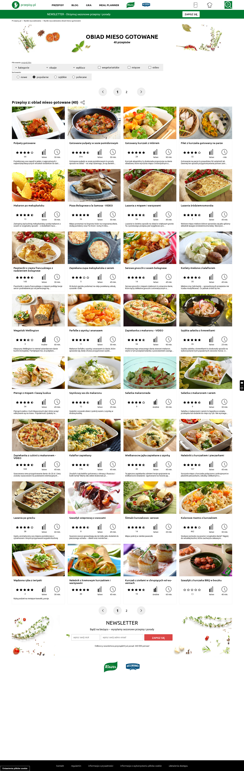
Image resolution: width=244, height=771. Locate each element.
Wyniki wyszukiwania (32, 20)
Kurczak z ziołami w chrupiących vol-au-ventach (148, 581)
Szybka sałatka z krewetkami (198, 330)
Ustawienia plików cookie (14, 768)
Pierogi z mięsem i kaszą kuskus (32, 392)
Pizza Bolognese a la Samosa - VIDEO (91, 205)
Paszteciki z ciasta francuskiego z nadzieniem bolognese (33, 269)
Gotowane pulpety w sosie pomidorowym (93, 143)
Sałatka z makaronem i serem (198, 392)
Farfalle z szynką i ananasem (86, 330)
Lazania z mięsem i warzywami (143, 205)
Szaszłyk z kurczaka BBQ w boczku (201, 580)
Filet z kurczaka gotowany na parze (202, 143)
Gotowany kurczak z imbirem (142, 143)
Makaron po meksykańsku (29, 205)
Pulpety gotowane (24, 143)
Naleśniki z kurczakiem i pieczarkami (202, 455)
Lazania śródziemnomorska (197, 205)
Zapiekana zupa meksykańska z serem (91, 267)
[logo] (24, 5)
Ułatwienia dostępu (178, 766)
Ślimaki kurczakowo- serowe (142, 517)
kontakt (60, 766)
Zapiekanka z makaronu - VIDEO (144, 330)
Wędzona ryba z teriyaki (28, 580)
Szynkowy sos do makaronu (85, 392)
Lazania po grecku (24, 517)
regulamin (76, 766)
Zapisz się (158, 637)
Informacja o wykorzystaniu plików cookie (141, 766)
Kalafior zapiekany (80, 455)
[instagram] (241, 388)
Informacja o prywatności (100, 766)
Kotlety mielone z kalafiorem (198, 267)
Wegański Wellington (26, 330)
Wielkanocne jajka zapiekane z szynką (147, 455)
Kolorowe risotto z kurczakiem (199, 517)
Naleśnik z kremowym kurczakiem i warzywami (90, 581)
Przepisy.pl (16, 20)
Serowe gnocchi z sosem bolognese (146, 267)
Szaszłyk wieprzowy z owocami (87, 517)
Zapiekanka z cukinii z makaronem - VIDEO (35, 456)
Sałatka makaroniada (137, 392)
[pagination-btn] (141, 92)
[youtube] (241, 383)
